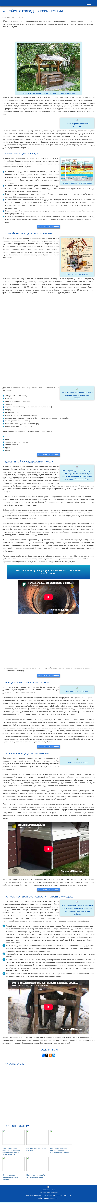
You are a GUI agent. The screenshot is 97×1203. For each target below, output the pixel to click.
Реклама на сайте (33, 1195)
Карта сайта (62, 1195)
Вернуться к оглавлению (48, 226)
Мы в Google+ (49, 1195)
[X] (46, 1055)
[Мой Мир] (53, 1055)
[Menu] (88, 4)
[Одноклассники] (50, 1055)
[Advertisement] (48, 35)
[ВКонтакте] (43, 1055)
